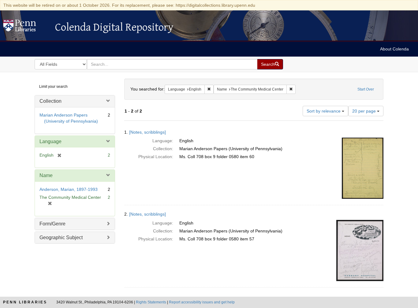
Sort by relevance (324, 111)
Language (50, 141)
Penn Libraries (25, 302)
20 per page (364, 111)
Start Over (365, 89)
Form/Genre (52, 223)
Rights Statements (151, 302)
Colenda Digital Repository (26, 27)
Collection (50, 101)
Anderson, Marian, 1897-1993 (68, 189)
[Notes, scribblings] (147, 132)
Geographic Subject (61, 237)
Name (46, 175)
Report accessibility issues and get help (202, 302)
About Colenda (394, 48)
